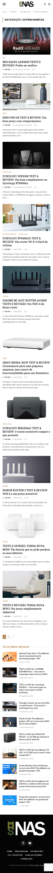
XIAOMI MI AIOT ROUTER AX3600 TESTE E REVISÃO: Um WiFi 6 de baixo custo (25, 304)
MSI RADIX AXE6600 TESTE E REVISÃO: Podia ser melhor (22, 63)
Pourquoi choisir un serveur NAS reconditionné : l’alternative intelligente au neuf (34, 705)
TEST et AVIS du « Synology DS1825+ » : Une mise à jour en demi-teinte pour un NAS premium (32, 688)
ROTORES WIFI (37, 851)
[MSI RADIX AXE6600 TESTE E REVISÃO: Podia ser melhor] (26, 40)
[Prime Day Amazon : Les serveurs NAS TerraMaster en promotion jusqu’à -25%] (10, 800)
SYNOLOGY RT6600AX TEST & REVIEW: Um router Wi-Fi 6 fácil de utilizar (25, 242)
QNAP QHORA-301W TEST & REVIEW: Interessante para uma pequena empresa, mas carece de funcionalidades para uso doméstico (26, 368)
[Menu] (4, 4)
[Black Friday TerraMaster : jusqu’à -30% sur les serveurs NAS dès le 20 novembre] (10, 722)
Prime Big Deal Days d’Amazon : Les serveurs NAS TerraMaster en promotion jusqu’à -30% (34, 768)
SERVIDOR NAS (21, 851)
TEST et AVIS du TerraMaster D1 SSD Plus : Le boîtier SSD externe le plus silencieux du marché (34, 784)
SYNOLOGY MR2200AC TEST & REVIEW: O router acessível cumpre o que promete (26, 431)
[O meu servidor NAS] (26, 4)
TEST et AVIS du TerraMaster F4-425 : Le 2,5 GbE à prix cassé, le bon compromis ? (34, 752)
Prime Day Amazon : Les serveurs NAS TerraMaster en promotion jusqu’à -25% (34, 799)
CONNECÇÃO (26, 859)
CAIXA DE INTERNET (34, 855)
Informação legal (36, 865)
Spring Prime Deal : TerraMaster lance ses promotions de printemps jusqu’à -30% (34, 656)
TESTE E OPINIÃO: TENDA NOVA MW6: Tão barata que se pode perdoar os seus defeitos (26, 549)
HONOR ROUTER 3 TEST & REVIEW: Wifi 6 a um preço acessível (25, 492)
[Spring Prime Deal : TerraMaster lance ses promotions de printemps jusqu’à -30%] (10, 657)
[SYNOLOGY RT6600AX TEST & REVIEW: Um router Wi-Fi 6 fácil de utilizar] (26, 217)
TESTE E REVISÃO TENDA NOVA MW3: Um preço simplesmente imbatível (23, 608)
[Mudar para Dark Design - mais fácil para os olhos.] (45, 4)
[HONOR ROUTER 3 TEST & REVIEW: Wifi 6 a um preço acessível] (26, 469)
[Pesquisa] (49, 4)
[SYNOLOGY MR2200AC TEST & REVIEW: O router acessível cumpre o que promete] (26, 407)
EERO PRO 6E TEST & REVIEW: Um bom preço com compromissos (24, 119)
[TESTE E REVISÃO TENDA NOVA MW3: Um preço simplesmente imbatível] (26, 584)
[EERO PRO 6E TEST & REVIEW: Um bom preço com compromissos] (26, 96)
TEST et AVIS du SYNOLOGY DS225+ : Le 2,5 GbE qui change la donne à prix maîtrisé (34, 737)
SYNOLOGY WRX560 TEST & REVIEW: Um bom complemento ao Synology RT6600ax (25, 179)
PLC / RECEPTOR (15, 855)
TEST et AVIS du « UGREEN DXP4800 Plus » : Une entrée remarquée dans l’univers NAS (33, 671)
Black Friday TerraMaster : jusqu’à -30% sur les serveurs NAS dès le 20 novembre (34, 721)
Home (9, 851)
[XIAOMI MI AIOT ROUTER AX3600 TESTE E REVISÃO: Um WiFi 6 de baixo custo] (26, 279)
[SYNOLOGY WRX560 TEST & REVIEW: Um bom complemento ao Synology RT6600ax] (26, 155)
